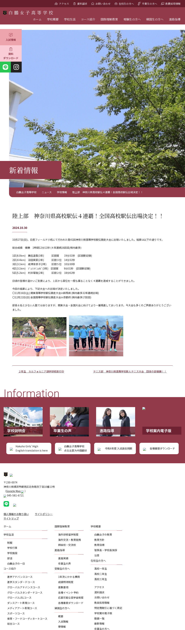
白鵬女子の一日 (16, 563)
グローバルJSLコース (19, 597)
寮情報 (62, 626)
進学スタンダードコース (21, 582)
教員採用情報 (172, 3)
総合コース (13, 623)
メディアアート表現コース (22, 608)
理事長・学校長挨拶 (105, 550)
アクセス (64, 3)
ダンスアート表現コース (21, 603)
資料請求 (82, 3)
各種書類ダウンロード (70, 603)
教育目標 (99, 545)
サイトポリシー (44, 514)
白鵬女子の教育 (103, 534)
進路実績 (63, 558)
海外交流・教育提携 (69, 540)
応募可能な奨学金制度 (70, 597)
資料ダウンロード (10, 56)
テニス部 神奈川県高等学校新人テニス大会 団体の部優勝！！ (130, 371)
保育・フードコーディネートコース (27, 618)
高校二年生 (100, 574)
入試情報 (11, 40)
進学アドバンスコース (20, 577)
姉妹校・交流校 (67, 545)
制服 (9, 542)
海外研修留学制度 (68, 534)
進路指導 (174, 19)
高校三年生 (100, 579)
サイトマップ (11, 518)
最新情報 (99, 623)
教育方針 (99, 540)
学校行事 (12, 548)
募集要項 (63, 587)
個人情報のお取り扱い (16, 514)
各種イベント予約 (68, 592)
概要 (60, 616)
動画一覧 (99, 618)
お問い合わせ (103, 3)
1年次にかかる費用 (69, 577)
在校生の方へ (126, 3)
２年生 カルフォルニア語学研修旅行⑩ (41, 371)
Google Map (13, 491)
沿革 (96, 555)
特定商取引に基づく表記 (108, 608)
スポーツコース (16, 613)
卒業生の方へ (149, 3)
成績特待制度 (65, 582)
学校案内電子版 (103, 613)
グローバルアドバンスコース (23, 587)
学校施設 (12, 553)
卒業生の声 (64, 563)
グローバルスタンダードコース (24, 592)
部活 (9, 558)
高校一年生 (100, 568)
